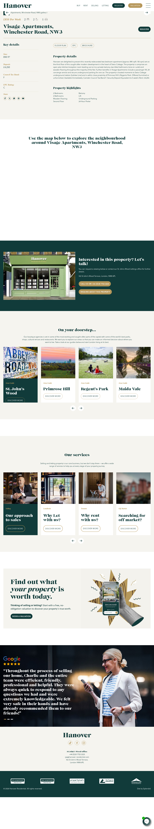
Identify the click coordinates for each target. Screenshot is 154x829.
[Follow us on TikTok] (70, 743)
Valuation (135, 5)
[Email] (23, 98)
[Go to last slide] (7, 12)
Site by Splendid (144, 788)
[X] (9, 98)
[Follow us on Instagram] (84, 743)
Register (118, 5)
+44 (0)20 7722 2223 (77, 754)
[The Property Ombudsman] (106, 781)
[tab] (5, 719)
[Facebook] (5, 98)
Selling (94, 5)
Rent (85, 5)
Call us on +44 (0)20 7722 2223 (94, 283)
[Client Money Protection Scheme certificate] (77, 781)
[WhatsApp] (14, 98)
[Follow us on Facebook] (77, 743)
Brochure (87, 45)
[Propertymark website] (18, 781)
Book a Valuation (21, 616)
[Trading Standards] (136, 781)
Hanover (17, 5)
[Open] (148, 5)
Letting (105, 5)
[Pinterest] (18, 98)
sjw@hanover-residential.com (77, 757)
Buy (78, 5)
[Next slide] (146, 12)
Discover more (15, 400)
